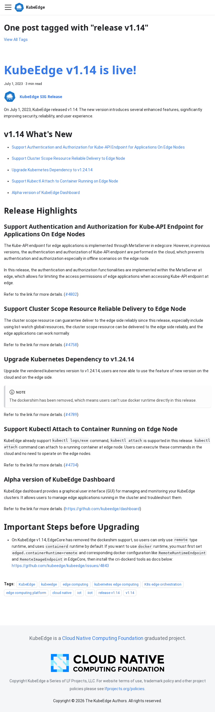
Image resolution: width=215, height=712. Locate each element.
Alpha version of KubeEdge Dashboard (46, 192)
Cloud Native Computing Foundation (102, 638)
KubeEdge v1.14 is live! (70, 70)
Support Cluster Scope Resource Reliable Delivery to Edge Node (68, 158)
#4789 (71, 414)
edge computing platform (26, 592)
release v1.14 (109, 592)
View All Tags (16, 39)
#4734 (71, 465)
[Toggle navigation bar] (8, 7)
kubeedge (49, 584)
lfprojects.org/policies (124, 688)
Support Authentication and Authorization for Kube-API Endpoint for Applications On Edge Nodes (98, 147)
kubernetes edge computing (116, 584)
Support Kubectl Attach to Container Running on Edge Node (65, 181)
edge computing (75, 584)
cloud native (61, 592)
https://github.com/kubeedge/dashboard (102, 509)
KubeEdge (27, 584)
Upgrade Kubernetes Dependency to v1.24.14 (52, 170)
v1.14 (130, 592)
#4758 (71, 345)
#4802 (71, 294)
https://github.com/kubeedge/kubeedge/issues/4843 (60, 565)
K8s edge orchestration (162, 584)
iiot (90, 592)
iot (79, 592)
